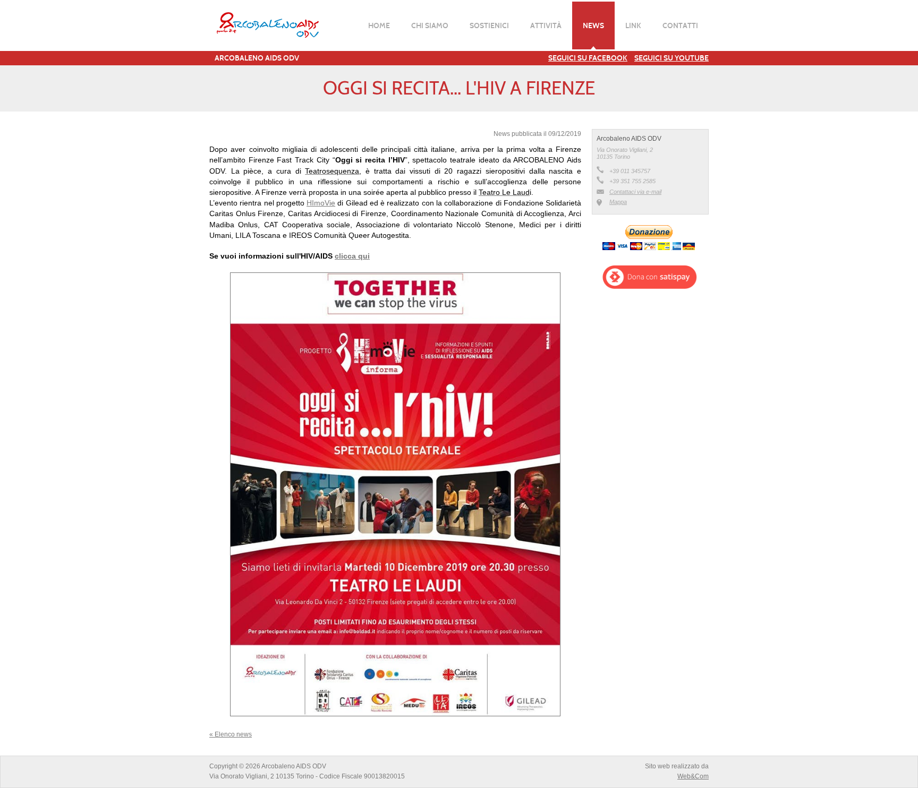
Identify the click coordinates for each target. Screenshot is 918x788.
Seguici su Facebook (587, 58)
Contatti (680, 25)
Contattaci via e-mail (635, 192)
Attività (546, 25)
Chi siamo (429, 25)
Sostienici (489, 25)
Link (633, 25)
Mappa (618, 202)
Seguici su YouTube (671, 58)
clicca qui (352, 256)
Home (379, 25)
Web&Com (693, 776)
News (593, 25)
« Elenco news (230, 734)
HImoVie (321, 203)
